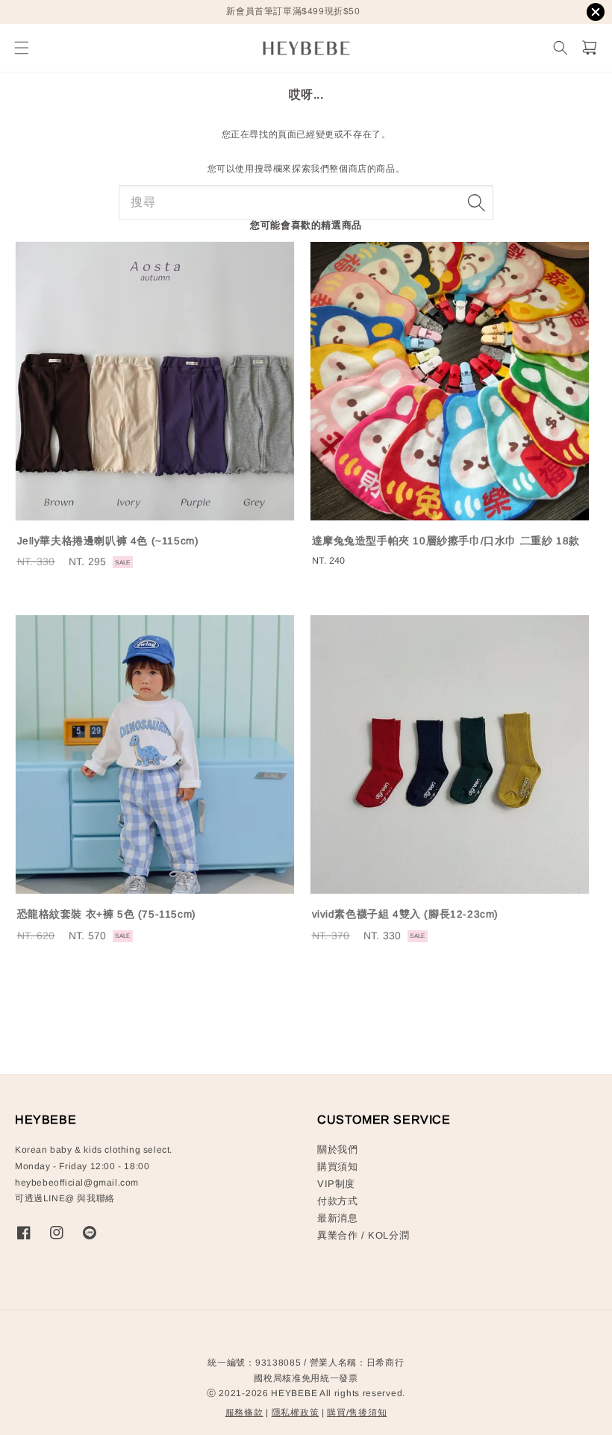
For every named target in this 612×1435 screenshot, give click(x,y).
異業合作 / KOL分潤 (363, 1235)
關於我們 (337, 1149)
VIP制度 (336, 1183)
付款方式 (337, 1201)
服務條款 (244, 1412)
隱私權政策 (295, 1412)
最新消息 (337, 1218)
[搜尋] (476, 202)
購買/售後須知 (357, 1412)
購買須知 (337, 1166)
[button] (21, 48)
